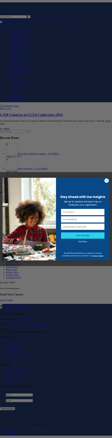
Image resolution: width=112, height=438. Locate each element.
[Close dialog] (106, 181)
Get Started (82, 235)
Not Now (83, 241)
